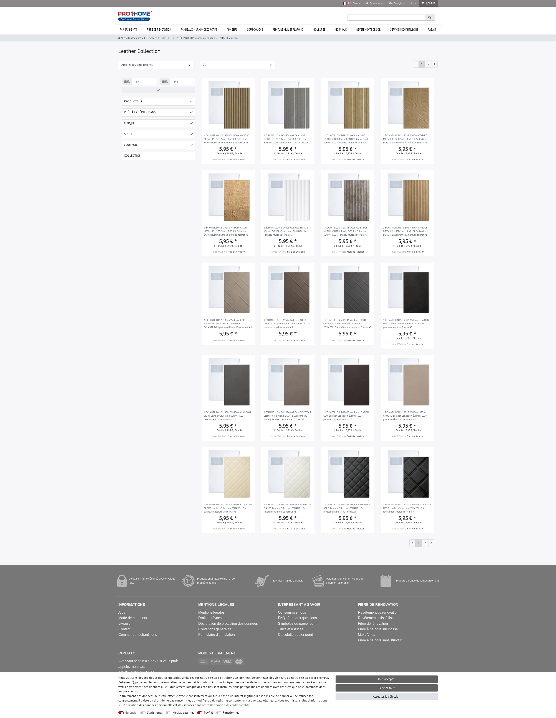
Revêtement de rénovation (378, 612)
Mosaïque (341, 29)
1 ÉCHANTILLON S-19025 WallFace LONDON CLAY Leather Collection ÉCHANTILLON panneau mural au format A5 (346, 416)
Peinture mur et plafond (288, 29)
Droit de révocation (212, 618)
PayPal (208, 713)
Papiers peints (128, 29)
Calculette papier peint (295, 634)
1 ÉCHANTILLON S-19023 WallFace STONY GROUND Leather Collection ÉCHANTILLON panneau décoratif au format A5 (405, 416)
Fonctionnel (231, 713)
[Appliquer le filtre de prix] (158, 90)
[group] (228, 289)
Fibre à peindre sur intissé (378, 629)
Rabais (432, 29)
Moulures (319, 29)
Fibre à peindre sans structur (380, 640)
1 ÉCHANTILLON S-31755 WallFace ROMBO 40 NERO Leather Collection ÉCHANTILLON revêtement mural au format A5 (347, 508)
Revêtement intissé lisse (376, 618)
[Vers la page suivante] (435, 64)
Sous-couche (255, 29)
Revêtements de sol (368, 29)
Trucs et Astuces (290, 629)
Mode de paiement (132, 618)
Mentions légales (211, 612)
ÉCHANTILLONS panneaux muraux (197, 37)
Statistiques (155, 713)
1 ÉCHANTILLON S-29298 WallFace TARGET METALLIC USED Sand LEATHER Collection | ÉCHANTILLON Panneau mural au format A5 (405, 139)
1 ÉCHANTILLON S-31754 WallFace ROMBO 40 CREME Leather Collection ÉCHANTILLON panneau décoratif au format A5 (228, 508)
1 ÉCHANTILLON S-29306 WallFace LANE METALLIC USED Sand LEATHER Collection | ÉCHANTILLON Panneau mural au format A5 (345, 139)
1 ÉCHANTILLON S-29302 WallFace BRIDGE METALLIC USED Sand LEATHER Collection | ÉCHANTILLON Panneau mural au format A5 (405, 231)
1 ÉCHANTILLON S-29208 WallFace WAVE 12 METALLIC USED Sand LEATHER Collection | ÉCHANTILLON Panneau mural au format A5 (226, 139)
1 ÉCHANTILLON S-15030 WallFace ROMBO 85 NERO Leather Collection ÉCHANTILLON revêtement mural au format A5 (407, 508)
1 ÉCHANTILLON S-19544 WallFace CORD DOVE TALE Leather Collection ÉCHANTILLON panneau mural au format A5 (287, 324)
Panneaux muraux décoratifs (199, 29)
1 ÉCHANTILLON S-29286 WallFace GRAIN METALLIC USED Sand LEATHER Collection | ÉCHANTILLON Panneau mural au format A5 (226, 231)
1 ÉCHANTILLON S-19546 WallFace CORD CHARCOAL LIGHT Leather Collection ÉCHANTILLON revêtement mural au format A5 (347, 324)
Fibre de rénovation (159, 29)
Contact (124, 629)
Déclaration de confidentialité (230, 705)
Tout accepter (386, 679)
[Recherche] (430, 17)
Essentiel (131, 713)
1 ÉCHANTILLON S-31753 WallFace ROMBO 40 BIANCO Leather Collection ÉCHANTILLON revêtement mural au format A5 (287, 508)
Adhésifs (232, 29)
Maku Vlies (366, 634)
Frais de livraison (236, 159)
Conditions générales (214, 629)
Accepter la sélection (386, 696)
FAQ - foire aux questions (297, 618)
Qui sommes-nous (292, 612)
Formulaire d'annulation (216, 634)
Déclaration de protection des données (228, 623)
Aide (122, 612)
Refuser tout (387, 688)
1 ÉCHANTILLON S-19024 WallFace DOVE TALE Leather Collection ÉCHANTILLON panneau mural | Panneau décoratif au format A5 (287, 416)
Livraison (125, 623)
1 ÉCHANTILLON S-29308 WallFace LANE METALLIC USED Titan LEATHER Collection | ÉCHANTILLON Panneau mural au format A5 (286, 139)
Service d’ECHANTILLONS (404, 29)
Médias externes (183, 713)
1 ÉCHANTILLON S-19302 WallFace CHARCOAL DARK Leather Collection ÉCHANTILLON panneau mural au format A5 (407, 324)
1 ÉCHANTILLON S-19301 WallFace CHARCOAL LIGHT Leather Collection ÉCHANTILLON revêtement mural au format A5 (228, 416)
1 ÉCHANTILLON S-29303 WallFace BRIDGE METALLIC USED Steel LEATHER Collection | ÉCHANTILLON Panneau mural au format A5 (345, 231)
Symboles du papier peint (297, 623)
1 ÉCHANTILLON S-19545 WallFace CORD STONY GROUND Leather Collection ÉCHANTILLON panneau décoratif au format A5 (228, 324)
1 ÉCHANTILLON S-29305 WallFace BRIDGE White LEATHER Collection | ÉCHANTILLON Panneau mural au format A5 (286, 231)
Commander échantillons (137, 634)
